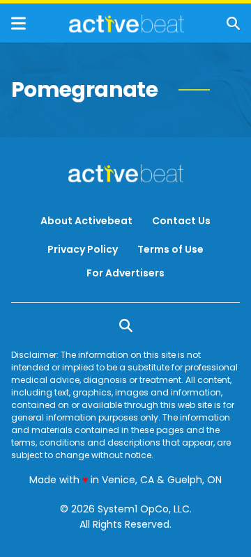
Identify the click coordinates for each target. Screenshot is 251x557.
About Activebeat (86, 220)
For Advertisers (125, 273)
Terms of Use (170, 249)
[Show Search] (233, 23)
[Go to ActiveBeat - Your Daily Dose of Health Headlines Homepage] (126, 24)
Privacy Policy (82, 249)
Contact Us (181, 220)
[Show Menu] (18, 23)
